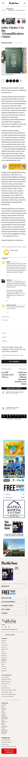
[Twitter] (10, 80)
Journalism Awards (6, 742)
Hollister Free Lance (6, 681)
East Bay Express (3, 641)
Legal (2, 706)
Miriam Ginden (7, 43)
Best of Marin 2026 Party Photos (16, 10)
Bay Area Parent (3, 663)
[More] (20, 80)
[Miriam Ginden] (6, 252)
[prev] (2, 10)
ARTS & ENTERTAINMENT (8, 601)
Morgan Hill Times (5, 688)
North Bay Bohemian (4, 654)
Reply (7, 275)
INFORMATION (5, 586)
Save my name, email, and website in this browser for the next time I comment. (13, 349)
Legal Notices (3, 712)
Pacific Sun (4, 657)
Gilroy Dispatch (5, 677)
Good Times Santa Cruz (4, 646)
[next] (5, 10)
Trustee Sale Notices (4, 727)
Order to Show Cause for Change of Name (4, 731)
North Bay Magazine (3, 669)
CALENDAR (4, 613)
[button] (24, 3)
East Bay (3, 666)
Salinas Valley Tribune (6, 692)
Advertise (3, 705)
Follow (22, 497)
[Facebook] (7, 80)
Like (23, 494)
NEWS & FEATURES (6, 598)
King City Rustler (5, 683)
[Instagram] (5, 627)
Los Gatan (4, 685)
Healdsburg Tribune (6, 679)
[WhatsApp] (17, 80)
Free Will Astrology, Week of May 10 (7, 374)
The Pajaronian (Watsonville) (8, 694)
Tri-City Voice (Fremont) (7, 696)
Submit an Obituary (3, 709)
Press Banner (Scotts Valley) (8, 690)
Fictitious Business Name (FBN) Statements (4, 716)
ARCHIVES (17, 568)
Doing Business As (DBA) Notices (4, 722)
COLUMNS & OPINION (7, 605)
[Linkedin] (14, 80)
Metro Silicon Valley (4, 650)
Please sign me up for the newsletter (11, 355)
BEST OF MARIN (5, 609)
